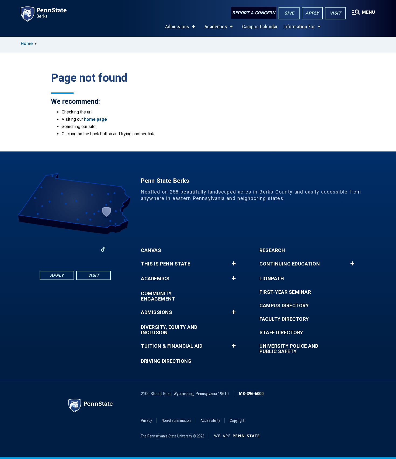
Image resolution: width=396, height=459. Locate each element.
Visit (335, 13)
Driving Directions (166, 361)
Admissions (177, 26)
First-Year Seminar (285, 292)
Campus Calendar (260, 26)
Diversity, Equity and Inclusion (169, 330)
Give (289, 13)
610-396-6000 (251, 393)
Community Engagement (158, 296)
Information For (299, 26)
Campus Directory (284, 305)
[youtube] (75, 249)
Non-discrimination (176, 420)
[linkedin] (61, 249)
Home (27, 43)
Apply (312, 13)
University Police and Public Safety (288, 348)
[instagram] (89, 249)
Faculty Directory (284, 319)
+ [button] (234, 263)
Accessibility (210, 420)
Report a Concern (253, 12)
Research (272, 250)
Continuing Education (289, 264)
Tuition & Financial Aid (172, 346)
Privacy (146, 420)
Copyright (237, 420)
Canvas (151, 250)
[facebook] (47, 249)
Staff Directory (281, 332)
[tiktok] (103, 249)
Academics (215, 26)
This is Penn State (165, 264)
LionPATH (271, 278)
